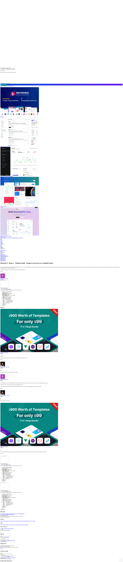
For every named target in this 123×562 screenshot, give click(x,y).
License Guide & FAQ (12, 513)
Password (1, 554)
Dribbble (11, 528)
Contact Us (4, 524)
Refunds (23, 513)
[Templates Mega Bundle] (9, 514)
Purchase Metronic (19, 513)
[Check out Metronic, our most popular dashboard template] (1, 244)
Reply (1, 353)
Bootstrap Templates (3, 237)
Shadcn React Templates (10, 237)
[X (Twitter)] (3, 244)
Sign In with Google (12, 540)
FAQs (1, 524)
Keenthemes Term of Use (9, 556)
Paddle (8, 530)
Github (2, 528)
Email (1, 553)
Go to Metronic (2, 513)
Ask (2, 248)
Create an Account (4, 541)
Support (7, 524)
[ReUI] (0, 244)
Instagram (8, 528)
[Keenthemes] (7, 85)
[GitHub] (2, 244)
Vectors (19, 237)
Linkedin (5, 528)
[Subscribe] (9, 517)
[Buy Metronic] (2, 514)
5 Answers (2, 279)
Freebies (22, 237)
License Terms (11, 524)
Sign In (2, 247)
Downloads (7, 513)
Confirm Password (3, 555)
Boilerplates (16, 237)
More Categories (2, 260)
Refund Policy (26, 524)
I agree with (3, 556)
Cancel (7, 289)
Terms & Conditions (21, 524)
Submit (9, 289)
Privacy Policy (15, 524)
